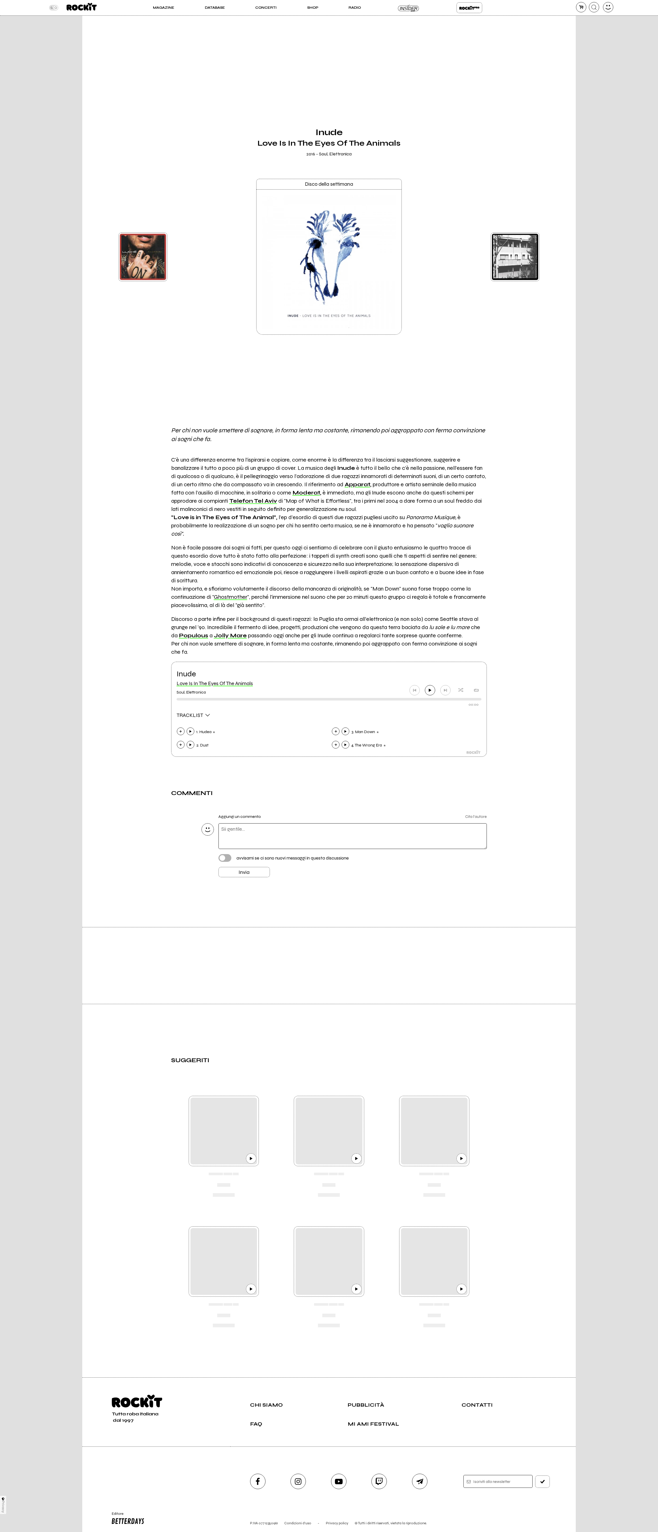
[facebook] (258, 1481)
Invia (244, 872)
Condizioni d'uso (297, 1523)
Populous (193, 635)
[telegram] (419, 1481)
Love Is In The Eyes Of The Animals (215, 683)
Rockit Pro (469, 7)
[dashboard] (608, 7)
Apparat (357, 484)
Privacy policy (337, 1523)
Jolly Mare (230, 635)
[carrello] (581, 7)
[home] (82, 7)
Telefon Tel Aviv (253, 501)
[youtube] (338, 1481)
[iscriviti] (542, 1481)
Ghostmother (230, 597)
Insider (409, 8)
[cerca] (594, 7)
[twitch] (379, 1481)
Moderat (306, 492)
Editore (115, 1516)
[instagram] (298, 1481)
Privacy (3, 1507)
